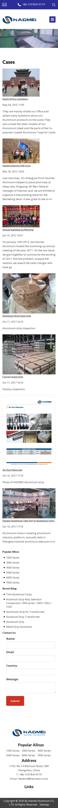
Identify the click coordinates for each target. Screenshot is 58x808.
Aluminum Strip (15, 622)
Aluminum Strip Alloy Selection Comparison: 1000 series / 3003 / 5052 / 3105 (29, 603)
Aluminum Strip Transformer (23, 617)
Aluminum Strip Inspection (16, 315)
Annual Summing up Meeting (18, 229)
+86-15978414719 (33, 4)
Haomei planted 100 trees (16, 165)
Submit (15, 701)
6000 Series (12, 577)
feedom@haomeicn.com (33, 778)
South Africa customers (15, 99)
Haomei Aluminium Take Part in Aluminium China (28, 520)
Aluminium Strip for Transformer (25, 612)
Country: (12, 665)
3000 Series (12, 567)
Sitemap (44, 804)
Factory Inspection (12, 376)
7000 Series (12, 582)
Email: (10, 652)
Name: (10, 639)
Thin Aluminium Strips (19, 594)
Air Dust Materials (12, 470)
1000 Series (12, 557)
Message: (12, 679)
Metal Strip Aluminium (19, 627)
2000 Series (12, 562)
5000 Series (12, 572)
